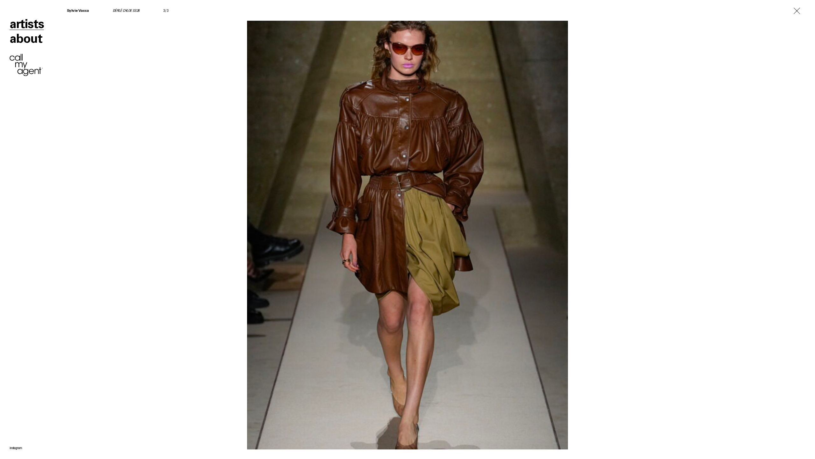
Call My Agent (26, 65)
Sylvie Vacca (78, 11)
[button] (204, 229)
